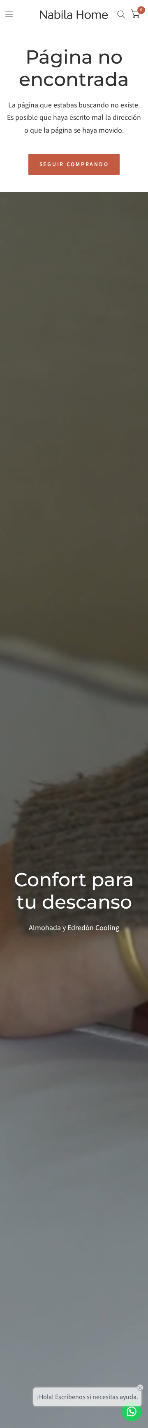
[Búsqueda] (121, 14)
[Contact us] (131, 1411)
